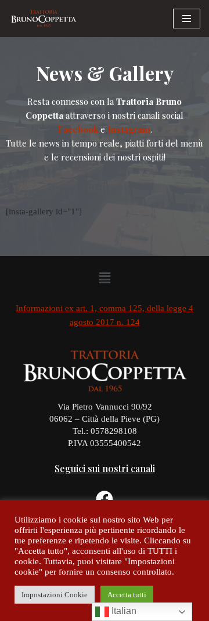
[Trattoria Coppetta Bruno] (43, 18)
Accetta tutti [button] (126, 594)
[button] (104, 279)
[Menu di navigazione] (186, 18)
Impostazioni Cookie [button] (54, 594)
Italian (122, 611)
